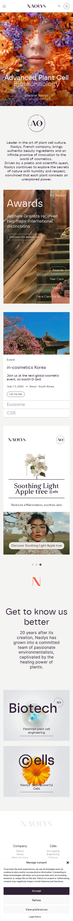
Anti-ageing (53, 850)
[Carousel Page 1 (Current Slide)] (33, 565)
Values (20, 854)
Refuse (36, 900)
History (20, 850)
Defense (53, 857)
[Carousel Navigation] (36, 564)
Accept (36, 890)
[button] (67, 862)
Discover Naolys (36, 95)
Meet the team (20, 857)
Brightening (53, 854)
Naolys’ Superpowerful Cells (36, 786)
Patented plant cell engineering (36, 730)
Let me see (16, 394)
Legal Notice (35, 916)
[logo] (36, 6)
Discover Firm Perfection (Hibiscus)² (36, 545)
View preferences (37, 909)
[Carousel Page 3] (40, 565)
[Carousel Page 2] (36, 565)
